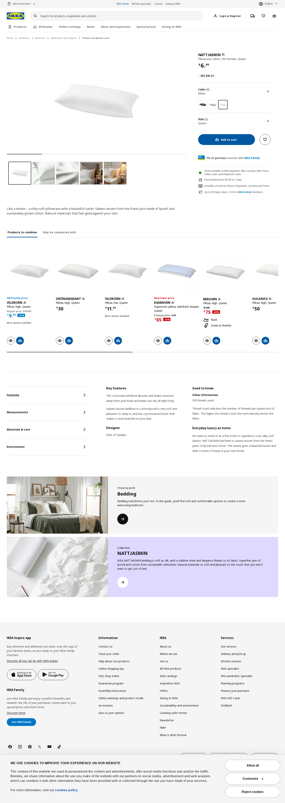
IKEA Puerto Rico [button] (22, 3)
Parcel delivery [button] (212, 179)
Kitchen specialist (141, 3)
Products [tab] (20, 27)
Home (10, 37)
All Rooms (24, 37)
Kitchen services (231, 661)
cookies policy (66, 790)
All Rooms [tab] (46, 27)
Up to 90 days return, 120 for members (233, 192)
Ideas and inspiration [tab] (115, 27)
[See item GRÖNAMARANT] (78, 271)
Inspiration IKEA (170, 683)
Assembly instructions (112, 691)
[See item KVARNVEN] (176, 271)
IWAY (163, 727)
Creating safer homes (173, 713)
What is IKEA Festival (173, 735)
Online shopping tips (111, 668)
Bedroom (40, 37)
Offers (164, 691)
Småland (226, 705)
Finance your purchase (235, 691)
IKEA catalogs (168, 676)
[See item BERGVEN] (225, 271)
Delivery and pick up (233, 654)
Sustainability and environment (179, 705)
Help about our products (114, 661)
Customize (250, 778)
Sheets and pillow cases (96, 37)
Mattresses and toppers (64, 37)
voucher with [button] (233, 158)
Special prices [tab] (146, 27)
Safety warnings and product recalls (120, 698)
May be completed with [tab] (59, 232)
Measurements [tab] (17, 412)
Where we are (168, 654)
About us (165, 646)
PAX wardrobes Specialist (236, 676)
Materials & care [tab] (18, 429)
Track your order (108, 654)
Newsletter (167, 720)
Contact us (105, 646)
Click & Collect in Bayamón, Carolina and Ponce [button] (243, 186)
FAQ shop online (108, 676)
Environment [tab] (16, 447)
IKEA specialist (230, 668)
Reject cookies (252, 791)
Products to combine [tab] (22, 232)
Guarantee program (111, 683)
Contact (158, 3)
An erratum (105, 705)
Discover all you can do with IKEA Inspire (32, 661)
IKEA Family (123, 3)
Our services (228, 646)
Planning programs (232, 683)
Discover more (16, 713)
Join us (164, 661)
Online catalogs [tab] (70, 27)
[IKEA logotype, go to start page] (15, 16)
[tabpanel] (192, 424)
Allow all (253, 765)
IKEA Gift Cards (230, 698)
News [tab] (91, 27)
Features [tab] (13, 395)
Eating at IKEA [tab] (171, 27)
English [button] (269, 3)
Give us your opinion (111, 713)
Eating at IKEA (173, 3)
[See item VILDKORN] (29, 271)
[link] (203, 105)
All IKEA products (170, 668)
